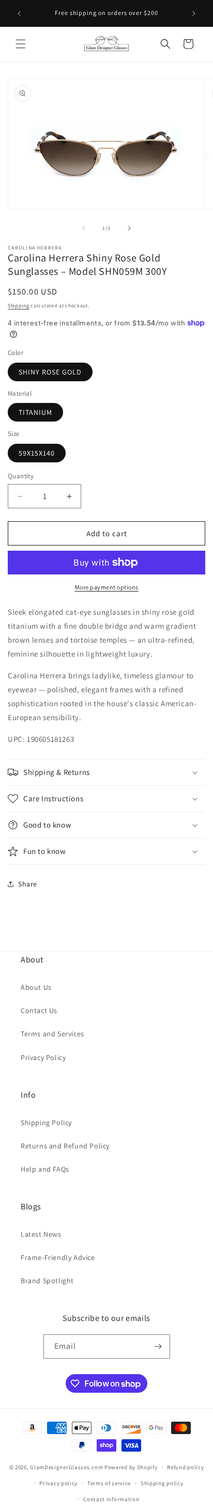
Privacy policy (58, 1483)
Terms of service (109, 1483)
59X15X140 (37, 453)
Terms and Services (52, 1033)
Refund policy (185, 1467)
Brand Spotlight (47, 1280)
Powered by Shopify (131, 1467)
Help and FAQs (45, 1169)
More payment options (107, 587)
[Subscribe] (158, 1346)
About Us (36, 987)
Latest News (41, 1234)
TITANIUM (35, 412)
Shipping (18, 305)
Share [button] (27, 884)
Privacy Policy (43, 1057)
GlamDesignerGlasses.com (66, 1467)
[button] (20, 44)
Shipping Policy (46, 1122)
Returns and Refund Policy (65, 1145)
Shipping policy (162, 1483)
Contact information (111, 1499)
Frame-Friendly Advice (58, 1257)
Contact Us (39, 1010)
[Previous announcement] (19, 13)
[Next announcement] (193, 13)
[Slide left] (83, 228)
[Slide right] (129, 228)
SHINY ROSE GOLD (50, 372)
